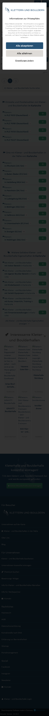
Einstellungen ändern (24, 61)
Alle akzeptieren (24, 45)
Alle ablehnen (24, 53)
